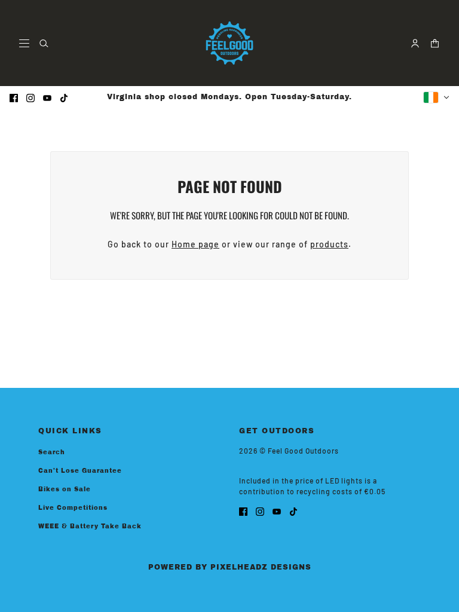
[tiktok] (64, 97)
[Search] (44, 43)
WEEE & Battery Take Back (90, 526)
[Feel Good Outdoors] (229, 43)
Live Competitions (73, 507)
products (329, 244)
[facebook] (14, 97)
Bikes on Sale (64, 489)
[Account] (415, 43)
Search (51, 452)
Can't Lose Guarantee (80, 470)
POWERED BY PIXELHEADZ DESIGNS (229, 567)
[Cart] (435, 43)
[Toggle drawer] (24, 43)
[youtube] (47, 97)
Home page (195, 244)
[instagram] (30, 97)
